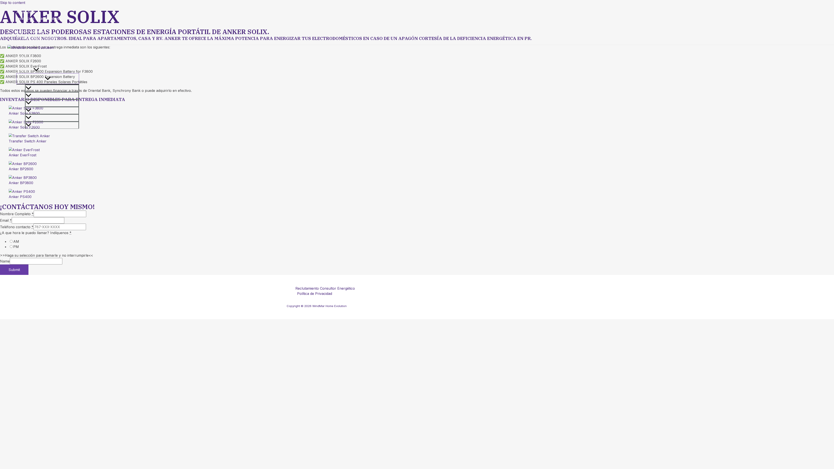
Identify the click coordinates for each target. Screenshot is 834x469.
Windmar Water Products (37, 38)
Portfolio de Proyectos (50, 125)
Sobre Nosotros (29, 63)
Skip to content (12, 2)
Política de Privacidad (314, 293)
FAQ (19, 132)
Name (5, 261)
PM (16, 246)
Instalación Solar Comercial (39, 25)
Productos (24, 70)
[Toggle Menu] (47, 78)
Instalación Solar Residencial (39, 18)
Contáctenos (26, 138)
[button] (36, 70)
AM (16, 241)
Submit (14, 270)
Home (21, 57)
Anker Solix (26, 12)
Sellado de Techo (30, 31)
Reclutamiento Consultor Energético (325, 288)
